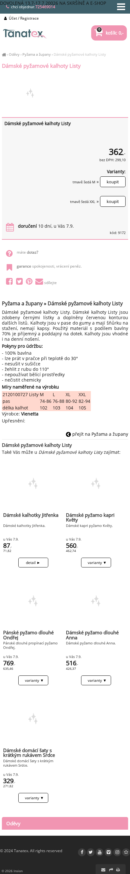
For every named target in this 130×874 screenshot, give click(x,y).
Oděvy (14, 54)
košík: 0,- (111, 33)
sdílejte (50, 282)
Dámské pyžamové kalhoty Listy (80, 54)
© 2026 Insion (12, 871)
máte (27, 252)
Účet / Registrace (23, 18)
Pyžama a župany (36, 54)
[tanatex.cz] (4, 54)
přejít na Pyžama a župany (99, 434)
